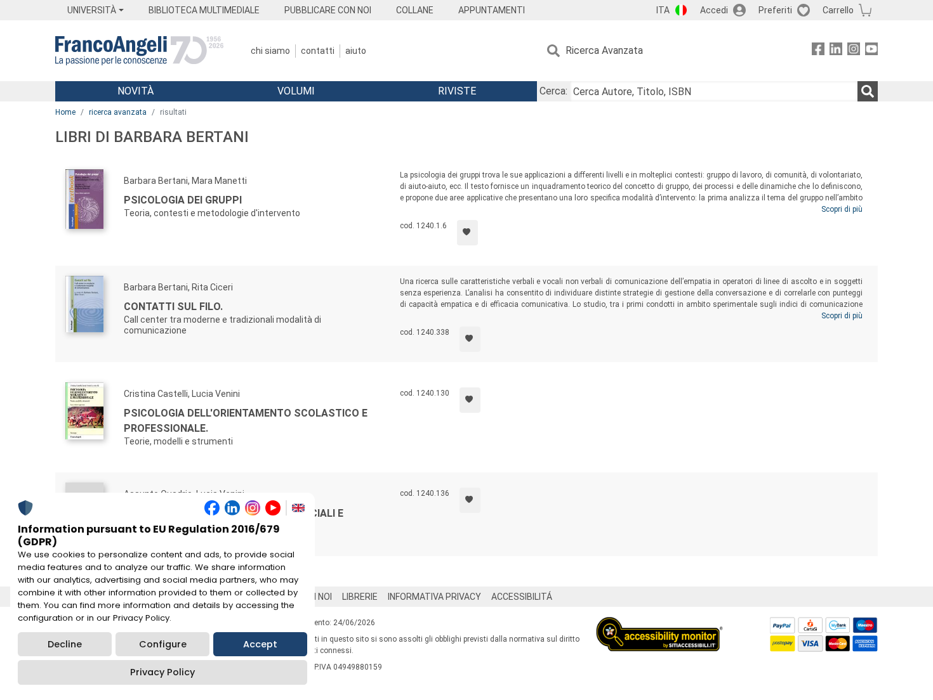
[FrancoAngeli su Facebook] (818, 51)
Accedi (714, 10)
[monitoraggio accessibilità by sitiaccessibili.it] (659, 624)
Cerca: (553, 91)
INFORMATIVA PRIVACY (434, 597)
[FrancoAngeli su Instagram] (853, 51)
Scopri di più (842, 209)
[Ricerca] (867, 91)
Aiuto (355, 51)
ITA (663, 10)
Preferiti (775, 10)
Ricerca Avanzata (604, 50)
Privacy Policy (162, 672)
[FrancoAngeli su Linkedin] (836, 51)
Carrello (838, 10)
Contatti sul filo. (173, 307)
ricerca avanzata (118, 112)
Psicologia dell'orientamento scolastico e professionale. (245, 420)
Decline (65, 644)
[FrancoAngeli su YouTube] (871, 51)
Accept (260, 644)
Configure (163, 644)
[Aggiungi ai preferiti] (467, 232)
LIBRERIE (360, 597)
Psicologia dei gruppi (183, 200)
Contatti (317, 51)
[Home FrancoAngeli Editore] (139, 51)
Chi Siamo (270, 51)
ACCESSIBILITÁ (521, 597)
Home (65, 112)
